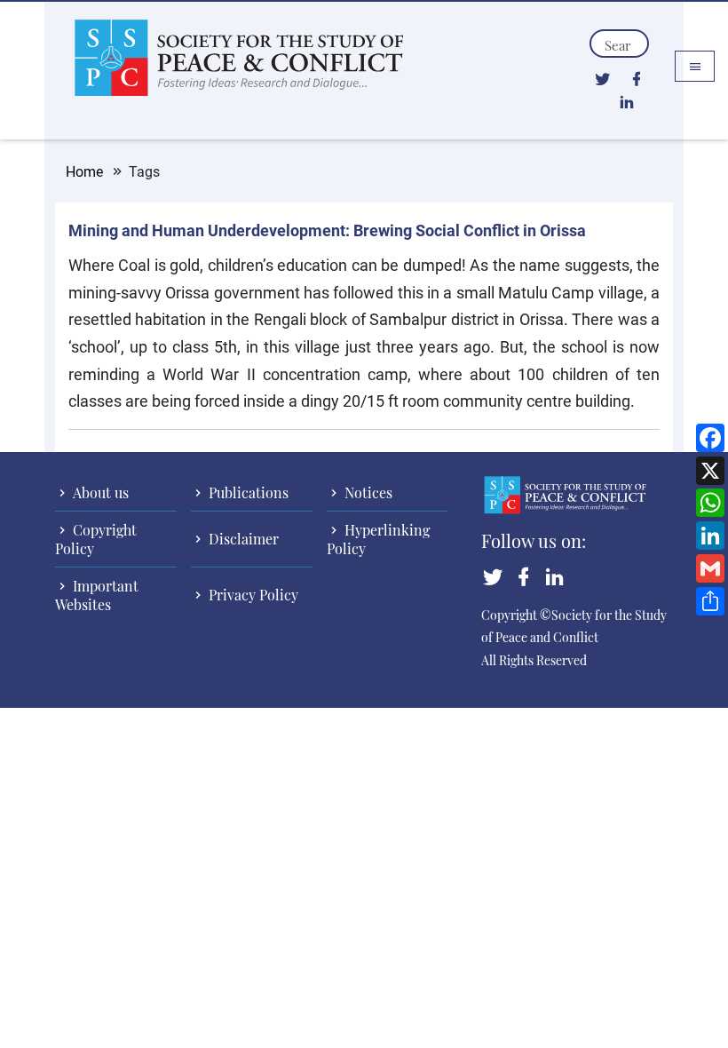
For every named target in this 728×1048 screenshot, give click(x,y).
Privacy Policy (251, 594)
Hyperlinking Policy (378, 539)
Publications (247, 492)
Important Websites (96, 595)
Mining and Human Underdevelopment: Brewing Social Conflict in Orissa (327, 230)
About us (99, 492)
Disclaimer (242, 538)
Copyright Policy (96, 539)
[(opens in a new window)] (602, 78)
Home (84, 171)
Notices (366, 492)
